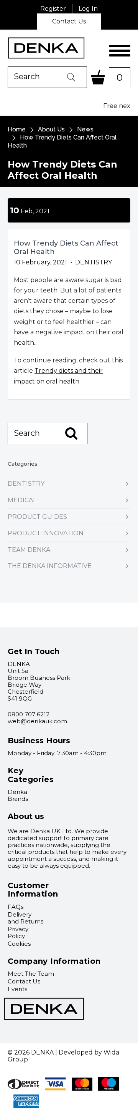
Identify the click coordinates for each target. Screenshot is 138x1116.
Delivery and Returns (25, 918)
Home (17, 129)
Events (17, 989)
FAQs (15, 906)
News (85, 129)
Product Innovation (46, 533)
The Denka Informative (50, 566)
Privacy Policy (18, 932)
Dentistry (26, 483)
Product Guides (37, 516)
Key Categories (31, 775)
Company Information (54, 961)
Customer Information (33, 890)
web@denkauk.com (37, 721)
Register (53, 8)
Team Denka (29, 549)
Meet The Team (31, 973)
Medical (22, 500)
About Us (51, 129)
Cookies (19, 943)
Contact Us (69, 21)
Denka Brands (18, 795)
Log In (88, 8)
